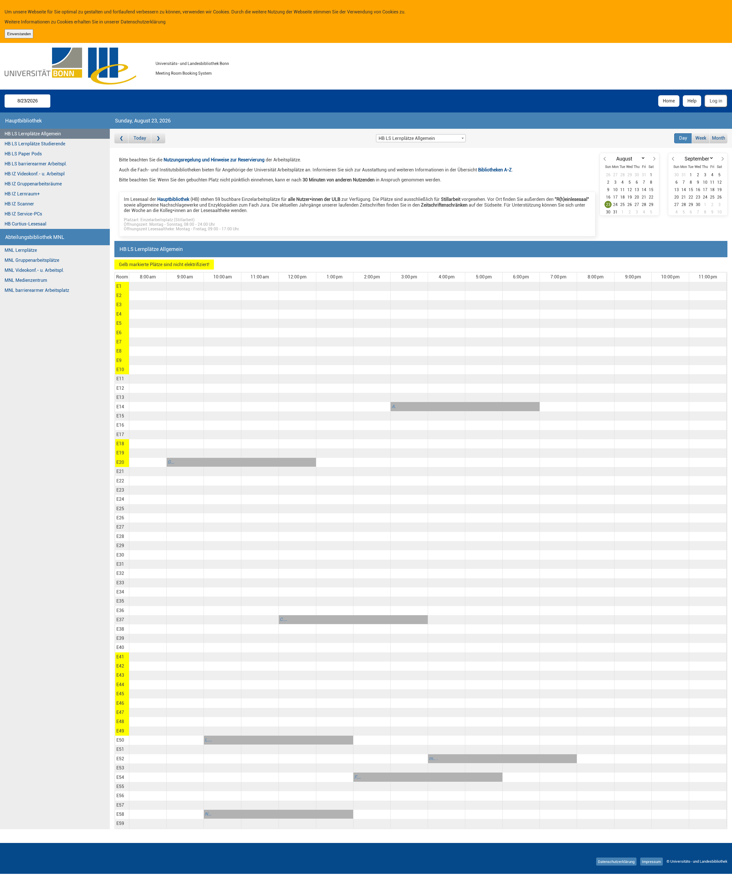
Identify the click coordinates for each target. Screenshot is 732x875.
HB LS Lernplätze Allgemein (33, 133)
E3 (119, 304)
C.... (283, 619)
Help (692, 101)
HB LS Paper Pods (23, 154)
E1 (119, 286)
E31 (120, 564)
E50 (120, 740)
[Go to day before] (121, 138)
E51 (120, 749)
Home (669, 101)
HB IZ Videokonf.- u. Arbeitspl (35, 174)
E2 (119, 295)
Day (683, 138)
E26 (120, 517)
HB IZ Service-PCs (23, 214)
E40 (120, 647)
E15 (120, 416)
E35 (120, 601)
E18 (120, 443)
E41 (120, 657)
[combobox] (421, 138)
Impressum (651, 861)
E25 (120, 508)
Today (140, 138)
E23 (120, 490)
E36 (120, 610)
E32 (120, 573)
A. (394, 406)
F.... (357, 777)
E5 (119, 323)
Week (700, 138)
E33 (120, 582)
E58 (120, 814)
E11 (120, 378)
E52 (120, 758)
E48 (120, 721)
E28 (120, 536)
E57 (120, 805)
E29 (120, 545)
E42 (120, 666)
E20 (120, 462)
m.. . (433, 758)
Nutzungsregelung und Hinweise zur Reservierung (214, 160)
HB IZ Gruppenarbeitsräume (33, 184)
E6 (119, 332)
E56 (120, 795)
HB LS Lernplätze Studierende (35, 144)
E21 (120, 471)
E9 (119, 360)
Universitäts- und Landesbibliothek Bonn (192, 63)
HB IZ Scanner (19, 204)
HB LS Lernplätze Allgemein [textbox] (407, 138)
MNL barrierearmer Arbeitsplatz (37, 290)
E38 (120, 629)
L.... (208, 740)
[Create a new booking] (147, 286)
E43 (120, 675)
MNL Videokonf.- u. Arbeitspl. (34, 270)
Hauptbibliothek (173, 199)
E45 (120, 693)
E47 (120, 712)
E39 (120, 638)
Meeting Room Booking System (184, 73)
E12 (120, 388)
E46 (120, 703)
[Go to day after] (158, 138)
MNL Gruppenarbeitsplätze (32, 260)
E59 (120, 823)
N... (208, 814)
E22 (120, 481)
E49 (120, 731)
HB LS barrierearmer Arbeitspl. (36, 164)
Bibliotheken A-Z (495, 170)
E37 (120, 619)
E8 (119, 351)
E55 (120, 786)
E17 (120, 434)
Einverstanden (19, 34)
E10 (120, 369)
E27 (120, 527)
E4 (119, 314)
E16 (120, 425)
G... (171, 462)
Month (718, 138)
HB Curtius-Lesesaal (25, 224)
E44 (120, 684)
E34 (120, 592)
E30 (120, 555)
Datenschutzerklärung (143, 22)
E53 (120, 768)
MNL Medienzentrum (26, 280)
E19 (120, 453)
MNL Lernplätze (21, 250)
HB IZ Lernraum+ (22, 194)
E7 (119, 342)
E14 (120, 406)
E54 (120, 777)
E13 (120, 397)
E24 (120, 499)
